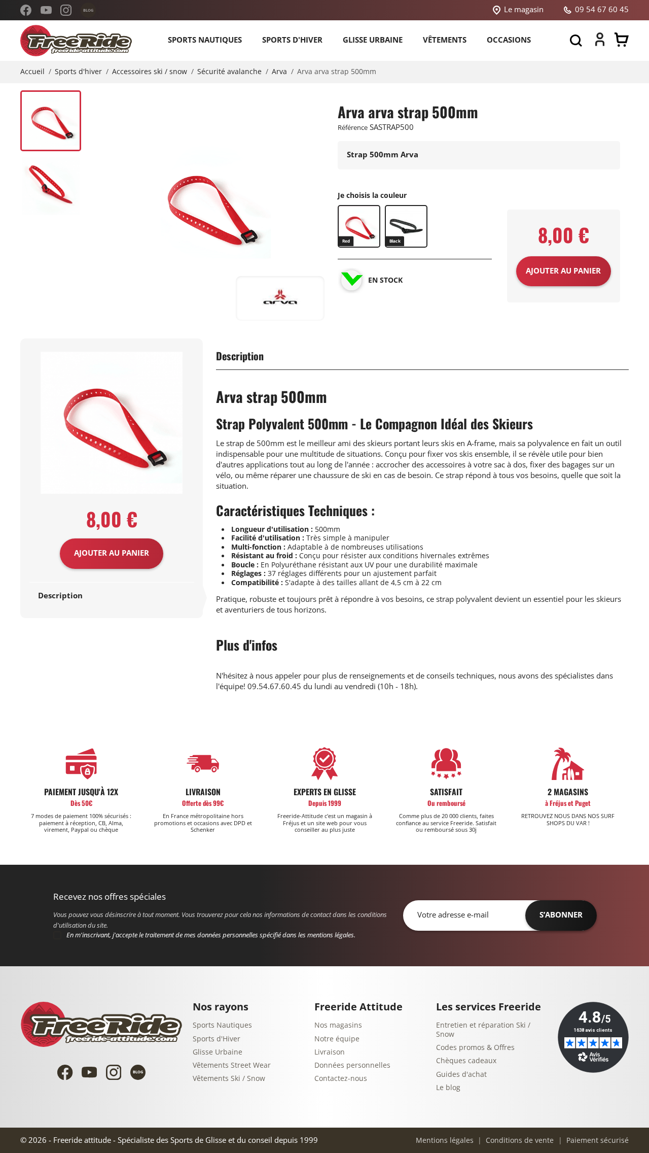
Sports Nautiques (222, 1025)
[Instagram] (65, 10)
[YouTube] (46, 10)
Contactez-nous (340, 1078)
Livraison (329, 1052)
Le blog (448, 1087)
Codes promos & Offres (475, 1047)
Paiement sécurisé (596, 1140)
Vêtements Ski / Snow (229, 1078)
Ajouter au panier (111, 553)
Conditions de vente (519, 1140)
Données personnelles (352, 1065)
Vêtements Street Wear (232, 1065)
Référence (353, 127)
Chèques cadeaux (466, 1061)
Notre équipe (336, 1039)
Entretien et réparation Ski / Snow (483, 1030)
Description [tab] (60, 595)
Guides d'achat (461, 1074)
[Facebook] (25, 10)
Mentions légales (445, 1140)
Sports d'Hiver (216, 1039)
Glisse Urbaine (217, 1052)
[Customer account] (599, 43)
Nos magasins (338, 1025)
